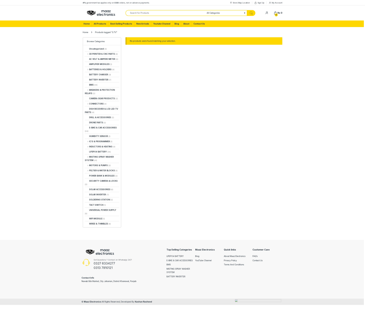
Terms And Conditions (234, 264)
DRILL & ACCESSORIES (101, 117)
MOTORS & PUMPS (100, 165)
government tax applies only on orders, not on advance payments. (116, 3)
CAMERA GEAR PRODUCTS (103, 98)
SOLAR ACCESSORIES (101, 189)
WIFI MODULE (97, 218)
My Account (277, 3)
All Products (100, 23)
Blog (177, 23)
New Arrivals (142, 23)
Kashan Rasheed (143, 301)
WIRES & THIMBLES (100, 223)
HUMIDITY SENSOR (99, 136)
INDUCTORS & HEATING (102, 146)
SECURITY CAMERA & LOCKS (101, 182)
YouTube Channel (203, 260)
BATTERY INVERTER (100, 79)
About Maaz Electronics (235, 256)
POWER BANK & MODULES (103, 175)
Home (87, 23)
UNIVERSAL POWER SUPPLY (100, 212)
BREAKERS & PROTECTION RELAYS (100, 92)
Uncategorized (98, 49)
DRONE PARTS (97, 122)
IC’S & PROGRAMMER (100, 141)
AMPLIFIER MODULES (100, 64)
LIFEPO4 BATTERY (100, 151)
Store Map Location (241, 3)
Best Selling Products (121, 23)
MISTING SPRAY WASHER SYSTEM (99, 158)
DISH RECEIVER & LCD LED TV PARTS (101, 110)
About (186, 23)
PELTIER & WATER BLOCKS (103, 170)
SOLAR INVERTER (99, 194)
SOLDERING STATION (101, 199)
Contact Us (199, 23)
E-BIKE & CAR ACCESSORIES (101, 129)
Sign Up (261, 3)
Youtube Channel (161, 23)
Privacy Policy (230, 260)
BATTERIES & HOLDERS (101, 69)
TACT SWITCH (97, 205)
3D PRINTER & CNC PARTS (103, 54)
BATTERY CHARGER (100, 74)
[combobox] (165, 13)
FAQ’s (255, 256)
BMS (93, 85)
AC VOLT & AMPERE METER (103, 59)
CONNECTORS (98, 103)
